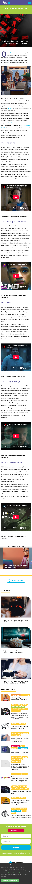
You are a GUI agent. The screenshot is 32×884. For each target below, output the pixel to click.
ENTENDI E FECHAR (10, 880)
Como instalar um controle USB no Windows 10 (19, 727)
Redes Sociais (17, 759)
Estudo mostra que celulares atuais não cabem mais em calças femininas (20, 739)
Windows (21, 723)
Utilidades (16, 711)
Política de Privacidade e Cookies (16, 873)
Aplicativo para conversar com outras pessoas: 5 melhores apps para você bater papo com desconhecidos (20, 779)
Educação (15, 746)
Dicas (25, 704)
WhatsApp (25, 695)
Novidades (16, 695)
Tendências (23, 709)
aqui (23, 874)
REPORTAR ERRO (17, 580)
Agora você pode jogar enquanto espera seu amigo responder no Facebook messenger (20, 767)
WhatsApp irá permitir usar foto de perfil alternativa (20, 698)
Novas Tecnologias (19, 808)
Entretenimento (16, 8)
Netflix (12, 53)
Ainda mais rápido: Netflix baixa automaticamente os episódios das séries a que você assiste (19, 716)
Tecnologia (23, 748)
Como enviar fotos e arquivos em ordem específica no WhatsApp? (20, 802)
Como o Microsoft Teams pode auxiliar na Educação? (19, 751)
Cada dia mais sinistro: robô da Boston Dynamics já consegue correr (21, 817)
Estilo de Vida (23, 733)
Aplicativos (16, 704)
